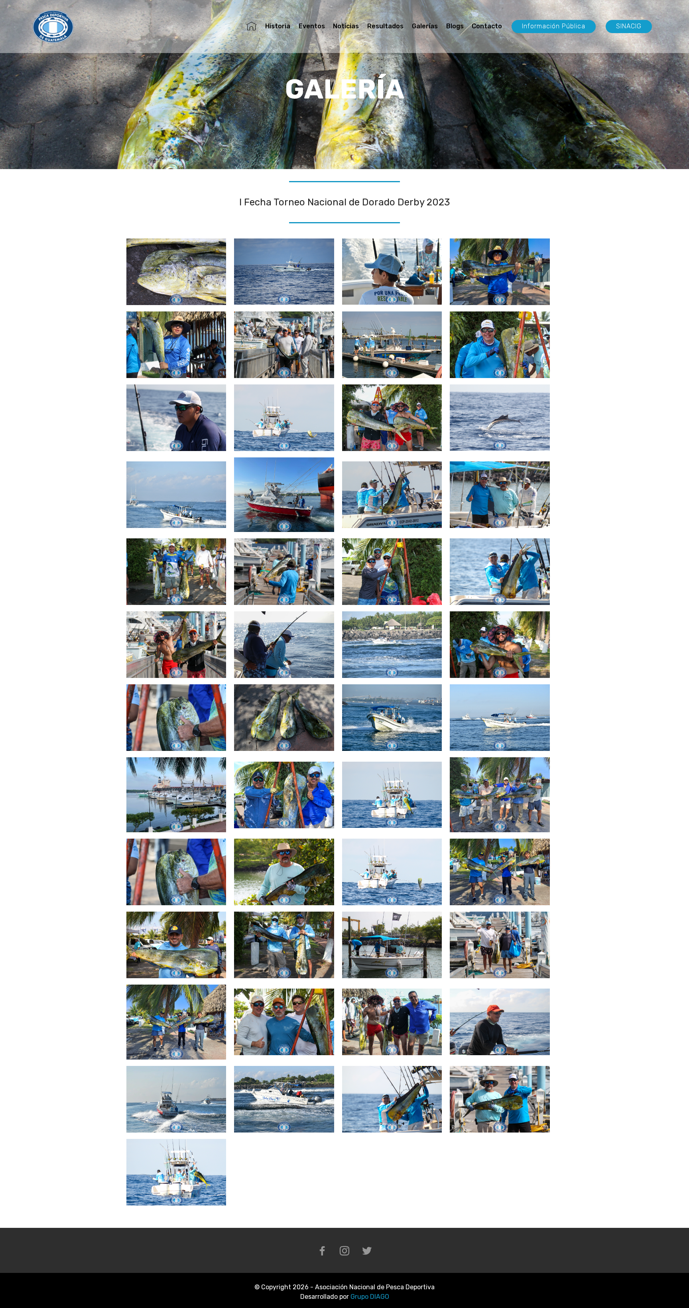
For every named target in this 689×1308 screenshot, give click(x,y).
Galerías (425, 26)
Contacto (487, 26)
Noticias (346, 26)
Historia (277, 26)
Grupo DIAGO (369, 1296)
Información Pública (553, 26)
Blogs (455, 26)
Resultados (385, 26)
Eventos (312, 26)
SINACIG (629, 26)
